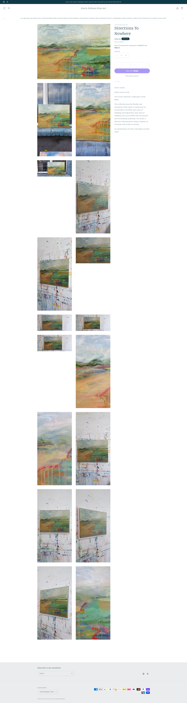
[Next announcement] (183, 18)
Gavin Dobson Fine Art (47, 698)
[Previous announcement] (4, 18)
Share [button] (118, 81)
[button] (4, 8)
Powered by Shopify (59, 698)
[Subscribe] (71, 673)
